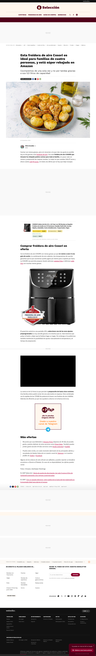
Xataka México (10, 640)
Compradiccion (72, 624)
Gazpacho (29, 561)
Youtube (68, 596)
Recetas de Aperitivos (24, 578)
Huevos (37, 588)
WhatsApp (58, 596)
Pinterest (75, 596)
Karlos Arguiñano (31, 45)
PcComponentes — (55, 231)
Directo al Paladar (48, 619)
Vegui (36, 573)
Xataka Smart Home (9, 627)
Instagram (72, 596)
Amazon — (37, 236)
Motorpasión (59, 619)
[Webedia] (86, 1)
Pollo (7, 583)
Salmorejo (36, 561)
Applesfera (9, 624)
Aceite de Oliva (41, 45)
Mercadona (18, 45)
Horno (23, 588)
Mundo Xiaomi (10, 630)
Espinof (33, 621)
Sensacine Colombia (33, 643)
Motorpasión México (59, 640)
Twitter (70, 15)
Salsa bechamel (79, 561)
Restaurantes (39, 583)
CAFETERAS (22, 15)
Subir (84, 611)
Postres (23, 573)
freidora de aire (38, 486)
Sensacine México (35, 640)
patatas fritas (58, 261)
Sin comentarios (27, 79)
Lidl (24, 45)
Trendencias (71, 619)
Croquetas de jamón (57, 561)
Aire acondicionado (51, 45)
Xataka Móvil (9, 621)
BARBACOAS (62, 15)
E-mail (40, 79)
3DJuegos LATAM (23, 640)
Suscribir (75, 574)
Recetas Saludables (24, 583)
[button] (30, 146)
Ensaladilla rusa (21, 561)
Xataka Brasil (9, 642)
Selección (48, 7)
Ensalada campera (45, 561)
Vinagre (77, 45)
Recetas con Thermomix (10, 574)
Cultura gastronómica (39, 578)
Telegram (77, 15)
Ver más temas (11, 595)
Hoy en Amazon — (39, 231)
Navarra (60, 45)
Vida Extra (21, 621)
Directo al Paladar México (48, 640)
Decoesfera (71, 621)
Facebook (73, 15)
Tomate (72, 45)
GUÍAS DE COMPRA (49, 15)
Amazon (65, 486)
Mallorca (83, 45)
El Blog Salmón (84, 619)
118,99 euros (33, 162)
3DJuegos (21, 619)
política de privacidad (69, 578)
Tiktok (82, 596)
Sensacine (33, 619)
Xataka (8, 619)
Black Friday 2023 (55, 486)
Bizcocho (66, 45)
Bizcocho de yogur (68, 561)
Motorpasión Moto (60, 621)
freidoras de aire (41, 154)
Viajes (8, 578)
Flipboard (38, 79)
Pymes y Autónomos (83, 622)
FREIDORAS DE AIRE (35, 15)
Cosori (46, 486)
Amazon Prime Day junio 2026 (12, 588)
